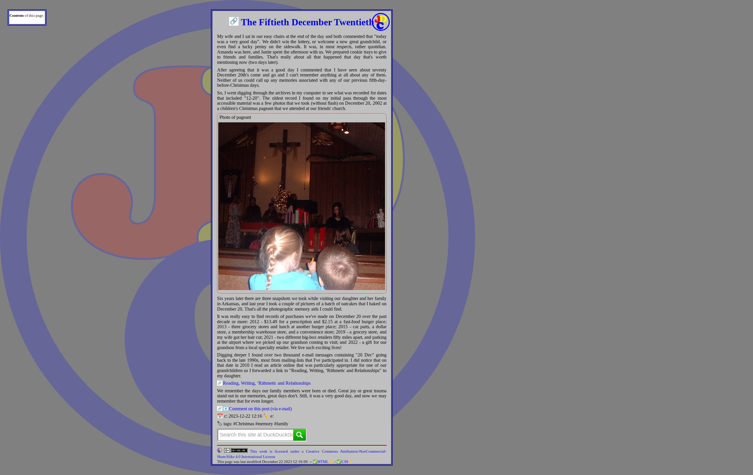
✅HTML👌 (323, 461)
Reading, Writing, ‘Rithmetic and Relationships (267, 383)
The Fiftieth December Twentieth (307, 22)
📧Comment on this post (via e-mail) (257, 408)
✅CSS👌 (344, 461)
